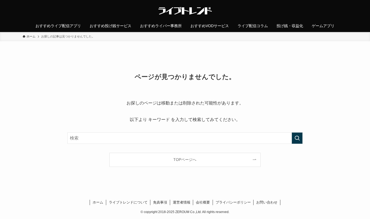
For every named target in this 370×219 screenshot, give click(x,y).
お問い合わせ (266, 202)
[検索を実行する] (297, 138)
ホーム (98, 202)
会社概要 (203, 202)
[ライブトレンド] (185, 11)
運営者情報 (181, 202)
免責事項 (160, 202)
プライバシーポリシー (233, 202)
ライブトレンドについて (128, 202)
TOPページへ (184, 159)
